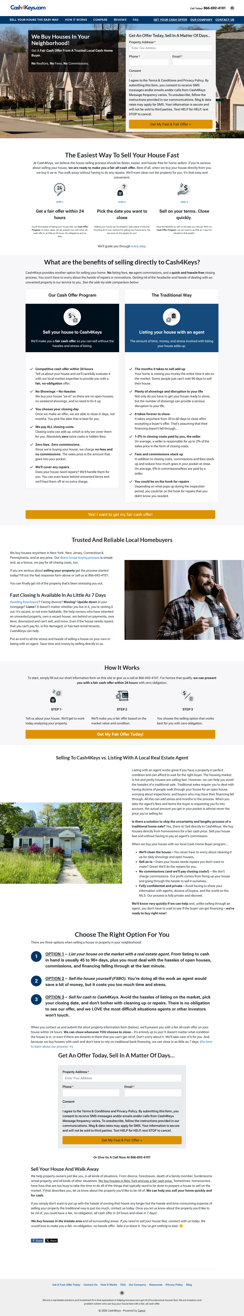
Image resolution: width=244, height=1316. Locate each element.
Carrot (141, 1310)
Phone (134, 56)
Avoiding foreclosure (24, 602)
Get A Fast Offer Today (66, 1284)
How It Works (76, 19)
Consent (135, 71)
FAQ (135, 19)
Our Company (201, 19)
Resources (155, 1284)
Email (177, 56)
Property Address (142, 42)
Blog (189, 1284)
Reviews (120, 19)
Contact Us (224, 19)
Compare (100, 19)
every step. (138, 246)
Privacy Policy (174, 1284)
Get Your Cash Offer (170, 19)
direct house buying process (79, 557)
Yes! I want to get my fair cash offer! (120, 514)
